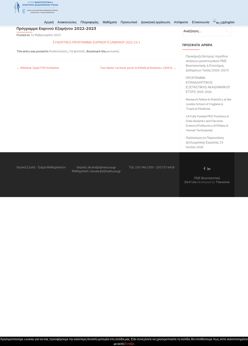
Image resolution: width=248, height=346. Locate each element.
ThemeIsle (223, 182)
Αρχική (49, 22)
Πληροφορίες (90, 22)
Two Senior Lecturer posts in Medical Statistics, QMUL (138, 67)
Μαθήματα (110, 22)
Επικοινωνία (200, 22)
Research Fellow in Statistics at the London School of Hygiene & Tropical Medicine (208, 103)
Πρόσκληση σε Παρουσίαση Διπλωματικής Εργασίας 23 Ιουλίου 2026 (205, 142)
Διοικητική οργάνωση (155, 22)
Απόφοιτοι (181, 22)
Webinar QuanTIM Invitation (37, 67)
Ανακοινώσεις (67, 22)
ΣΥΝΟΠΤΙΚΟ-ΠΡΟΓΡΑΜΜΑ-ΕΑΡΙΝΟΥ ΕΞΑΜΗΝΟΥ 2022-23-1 (96, 42)
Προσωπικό (129, 22)
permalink (112, 51)
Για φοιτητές (77, 51)
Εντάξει (129, 343)
